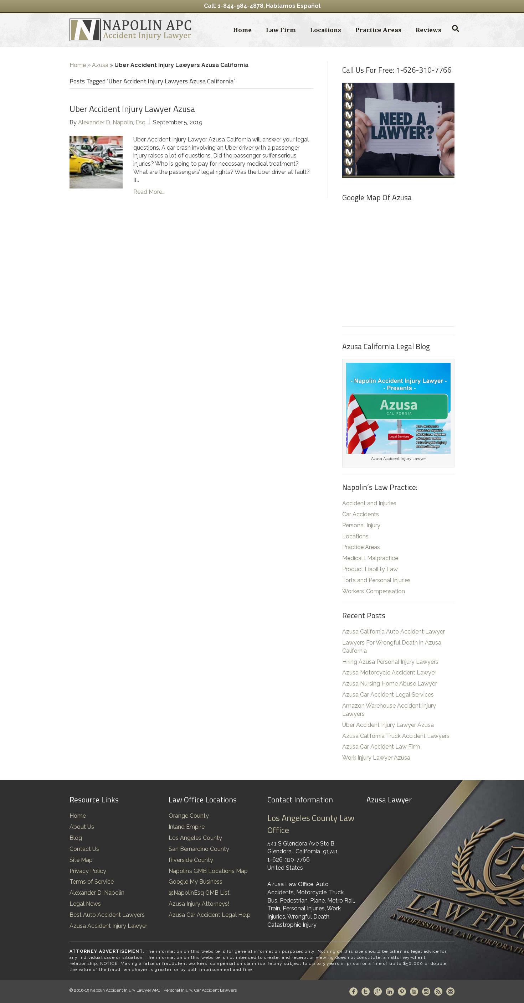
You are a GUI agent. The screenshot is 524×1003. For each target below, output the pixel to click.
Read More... (149, 191)
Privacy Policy (88, 871)
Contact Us (84, 849)
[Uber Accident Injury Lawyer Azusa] (96, 161)
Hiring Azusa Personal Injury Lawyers (390, 661)
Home (242, 30)
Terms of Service (92, 881)
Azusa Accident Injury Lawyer (108, 925)
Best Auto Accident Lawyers (107, 914)
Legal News (85, 903)
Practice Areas (378, 30)
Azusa (100, 65)
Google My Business (195, 881)
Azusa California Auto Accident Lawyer (393, 631)
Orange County (189, 815)
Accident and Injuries (369, 503)
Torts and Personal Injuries (376, 580)
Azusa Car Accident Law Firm (381, 746)
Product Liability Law (370, 569)
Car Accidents (360, 514)
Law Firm (281, 30)
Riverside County (191, 860)
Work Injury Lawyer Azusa (376, 757)
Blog (76, 837)
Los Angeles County (195, 837)
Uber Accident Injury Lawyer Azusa (132, 108)
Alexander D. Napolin (97, 892)
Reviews (428, 30)
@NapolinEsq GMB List (199, 892)
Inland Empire (187, 826)
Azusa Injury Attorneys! (199, 903)
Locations (325, 30)
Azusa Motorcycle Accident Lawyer (389, 672)
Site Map (81, 860)
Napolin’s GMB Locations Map (208, 871)
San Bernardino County (199, 849)
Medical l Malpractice (370, 558)
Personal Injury (361, 525)
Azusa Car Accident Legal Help (210, 914)
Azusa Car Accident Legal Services (388, 694)
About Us (82, 826)
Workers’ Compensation (373, 591)
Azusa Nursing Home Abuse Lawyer (389, 683)
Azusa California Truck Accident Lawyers (395, 736)
